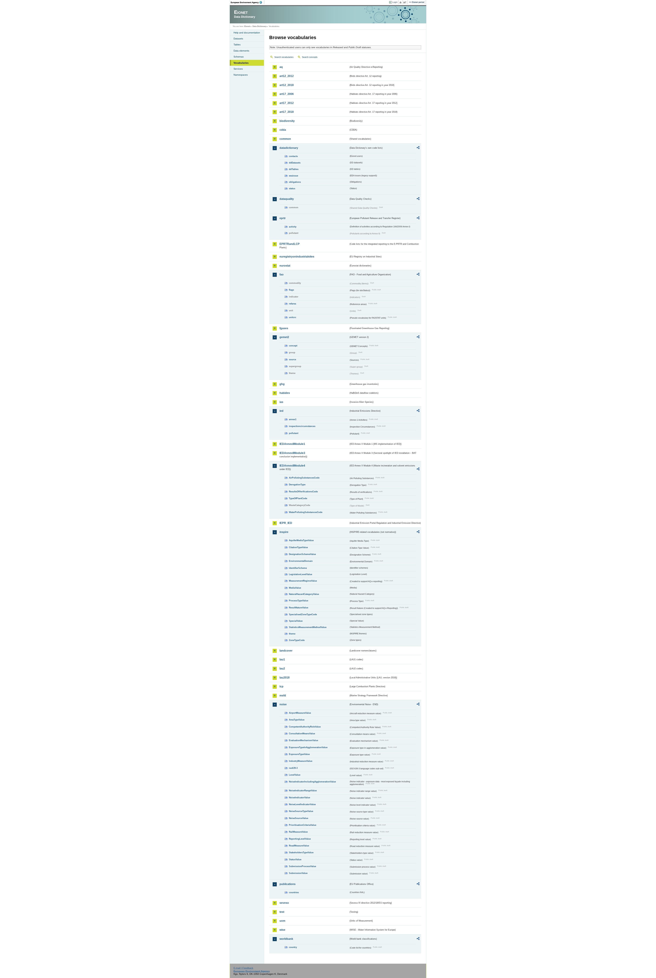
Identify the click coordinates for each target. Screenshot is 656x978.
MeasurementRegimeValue (303, 581)
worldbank (286, 938)
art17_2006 (286, 93)
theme (292, 633)
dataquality (286, 198)
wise (282, 929)
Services (238, 68)
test (281, 911)
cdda (282, 129)
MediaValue (295, 588)
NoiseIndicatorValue (299, 797)
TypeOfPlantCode (298, 498)
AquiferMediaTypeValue (301, 540)
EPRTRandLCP (289, 243)
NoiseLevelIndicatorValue (302, 804)
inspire (283, 532)
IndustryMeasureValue (300, 761)
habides (284, 392)
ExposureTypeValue (299, 754)
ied (281, 410)
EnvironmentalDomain (301, 561)
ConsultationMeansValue (302, 733)
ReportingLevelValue (300, 839)
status (292, 188)
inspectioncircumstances (302, 426)
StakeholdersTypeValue (301, 852)
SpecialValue (296, 621)
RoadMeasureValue (299, 845)
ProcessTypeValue (298, 600)
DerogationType (297, 484)
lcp (281, 686)
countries (294, 892)
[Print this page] (401, 2)
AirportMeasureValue (300, 713)
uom (282, 920)
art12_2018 (286, 85)
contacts (293, 156)
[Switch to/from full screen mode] (405, 2)
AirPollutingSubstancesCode (304, 477)
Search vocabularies (283, 57)
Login (395, 2)
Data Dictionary (259, 26)
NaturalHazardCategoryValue (304, 594)
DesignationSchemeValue (302, 554)
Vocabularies (241, 62)
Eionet (247, 26)
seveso (284, 902)
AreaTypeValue (296, 719)
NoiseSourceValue (298, 818)
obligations (295, 182)
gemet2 (284, 337)
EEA (247, 2)
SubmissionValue (298, 873)
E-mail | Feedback (243, 968)
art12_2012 (286, 76)
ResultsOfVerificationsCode (303, 491)
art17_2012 (286, 103)
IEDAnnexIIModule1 (292, 443)
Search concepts (309, 57)
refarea (292, 303)
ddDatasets (294, 162)
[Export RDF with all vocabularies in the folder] (418, 148)
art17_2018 (286, 111)
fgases (283, 328)
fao (281, 274)
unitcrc (292, 317)
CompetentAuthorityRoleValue (305, 726)
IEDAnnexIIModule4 (292, 465)
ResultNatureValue (298, 607)
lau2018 (284, 677)
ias (281, 402)
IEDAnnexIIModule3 (292, 453)
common (285, 138)
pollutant (293, 433)
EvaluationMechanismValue (303, 740)
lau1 (282, 659)
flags (291, 290)
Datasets (238, 38)
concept (293, 345)
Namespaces (241, 74)
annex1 (292, 419)
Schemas (239, 56)
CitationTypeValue (298, 547)
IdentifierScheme (298, 568)
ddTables (293, 169)
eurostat (284, 265)
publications (287, 884)
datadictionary (288, 147)
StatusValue (295, 859)
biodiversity (287, 120)
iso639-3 (293, 768)
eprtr (282, 218)
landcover (285, 650)
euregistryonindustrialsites (296, 256)
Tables (237, 44)
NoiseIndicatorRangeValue (303, 790)
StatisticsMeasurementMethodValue (307, 627)
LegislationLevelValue (300, 574)
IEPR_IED (285, 523)
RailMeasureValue (298, 832)
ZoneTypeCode (297, 640)
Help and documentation (247, 32)
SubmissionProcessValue (302, 866)
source (292, 359)
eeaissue (293, 175)
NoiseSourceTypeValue (301, 811)
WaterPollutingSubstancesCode (305, 512)
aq (281, 67)
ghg (282, 384)
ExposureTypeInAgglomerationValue (308, 747)
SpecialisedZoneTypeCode (303, 614)
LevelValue (294, 775)
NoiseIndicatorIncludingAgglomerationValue (312, 781)
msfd (282, 695)
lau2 (282, 668)
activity (292, 226)
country (293, 947)
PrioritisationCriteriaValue (302, 825)
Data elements (241, 50)
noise (283, 704)
